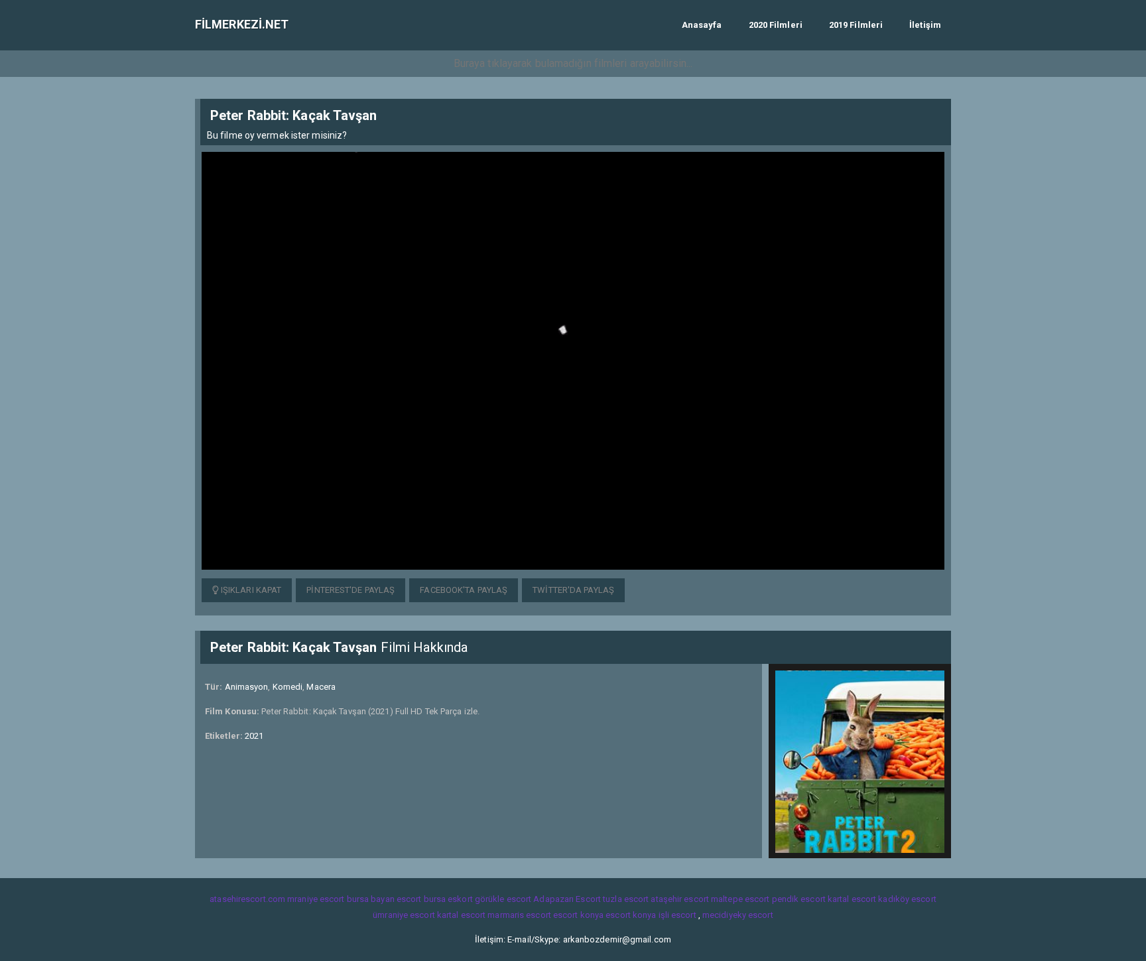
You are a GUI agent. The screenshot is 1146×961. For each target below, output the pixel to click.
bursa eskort (448, 899)
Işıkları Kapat (250, 590)
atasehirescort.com (247, 899)
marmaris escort (519, 915)
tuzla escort (626, 899)
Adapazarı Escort (567, 899)
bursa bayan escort (384, 899)
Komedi (288, 687)
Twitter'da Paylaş (573, 590)
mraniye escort (315, 899)
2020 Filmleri (775, 25)
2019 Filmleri (856, 25)
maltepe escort (740, 899)
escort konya (578, 915)
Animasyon (247, 687)
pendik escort (799, 899)
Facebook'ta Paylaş (463, 590)
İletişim (925, 25)
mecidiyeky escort (737, 915)
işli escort (677, 915)
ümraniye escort (404, 915)
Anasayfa (702, 25)
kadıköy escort (907, 899)
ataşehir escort (680, 899)
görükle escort (503, 899)
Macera (321, 687)
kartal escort (852, 899)
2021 (254, 736)
